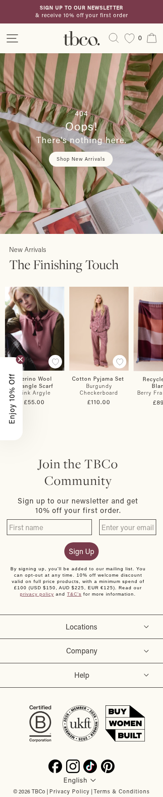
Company (81, 650)
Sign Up (81, 551)
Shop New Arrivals (81, 159)
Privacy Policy (69, 791)
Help (81, 675)
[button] (11, 398)
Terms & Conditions (122, 791)
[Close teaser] (20, 359)
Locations (81, 626)
